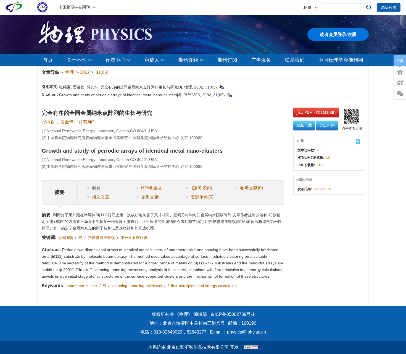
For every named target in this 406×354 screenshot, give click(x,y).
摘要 (96, 188)
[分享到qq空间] (400, 71)
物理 (69, 72)
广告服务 (261, 60)
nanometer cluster (81, 285)
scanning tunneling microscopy (139, 285)
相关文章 (100, 197)
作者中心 (115, 60)
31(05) (102, 72)
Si (105, 285)
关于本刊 (76, 60)
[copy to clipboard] (229, 95)
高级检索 (389, 7)
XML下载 (304, 125)
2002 (85, 72)
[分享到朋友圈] (400, 93)
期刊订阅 (227, 60)
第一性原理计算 (134, 237)
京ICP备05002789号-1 (232, 314)
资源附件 (202, 197)
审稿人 (151, 60)
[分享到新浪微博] (400, 82)
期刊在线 (188, 60)
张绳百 (48, 121)
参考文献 (251, 188)
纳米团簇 (65, 237)
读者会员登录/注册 (338, 34)
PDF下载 (307, 112)
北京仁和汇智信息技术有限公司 (198, 347)
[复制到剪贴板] (221, 87)
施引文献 (150, 197)
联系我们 (295, 60)
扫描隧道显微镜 (102, 237)
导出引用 (327, 125)
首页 (48, 60)
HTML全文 (151, 188)
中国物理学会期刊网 (340, 60)
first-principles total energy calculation (204, 285)
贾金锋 (66, 121)
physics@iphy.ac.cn (246, 332)
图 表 (201, 188)
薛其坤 (85, 121)
